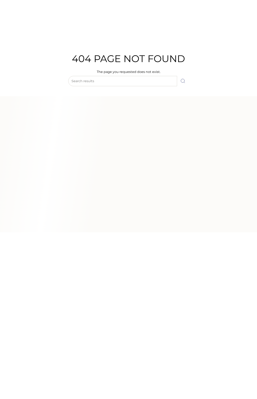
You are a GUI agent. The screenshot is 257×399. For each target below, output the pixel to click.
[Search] (183, 81)
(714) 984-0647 (20, 14)
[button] (65, 38)
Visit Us (38, 14)
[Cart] (244, 28)
